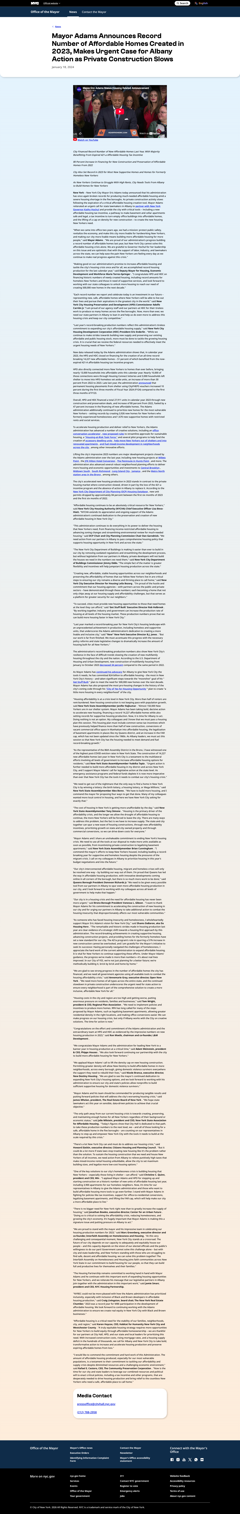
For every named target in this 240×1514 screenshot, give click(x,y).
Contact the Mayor (94, 12)
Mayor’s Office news (81, 1447)
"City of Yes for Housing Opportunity (126, 688)
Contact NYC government (134, 1480)
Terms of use (177, 1490)
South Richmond (101, 471)
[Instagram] (178, 1460)
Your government (80, 1495)
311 (122, 1475)
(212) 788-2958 (87, 1412)
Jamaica (136, 471)
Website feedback (180, 1475)
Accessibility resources (182, 1480)
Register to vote (129, 1485)
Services (74, 1480)
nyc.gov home (78, 1475)
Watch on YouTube (88, 139)
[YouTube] (184, 1460)
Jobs (122, 1495)
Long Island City (121, 471)
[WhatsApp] (196, 1460)
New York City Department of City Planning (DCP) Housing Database (110, 491)
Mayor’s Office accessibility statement (135, 1459)
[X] (190, 1460)
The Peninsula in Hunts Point (133, 460)
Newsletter (126, 1452)
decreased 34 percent (111, 664)
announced (145, 382)
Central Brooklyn (150, 467)
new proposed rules (113, 433)
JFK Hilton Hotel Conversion (100, 460)
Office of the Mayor (45, 12)
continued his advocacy (109, 671)
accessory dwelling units (98, 440)
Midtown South (81, 471)
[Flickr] (202, 1460)
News (73, 12)
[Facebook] (172, 1460)
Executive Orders (79, 1452)
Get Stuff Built (80, 682)
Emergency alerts (130, 1490)
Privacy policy (177, 1485)
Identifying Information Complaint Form (89, 1459)
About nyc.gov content (182, 1495)
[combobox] (201, 3)
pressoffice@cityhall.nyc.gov (96, 1404)
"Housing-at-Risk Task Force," (101, 437)
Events (74, 1485)
